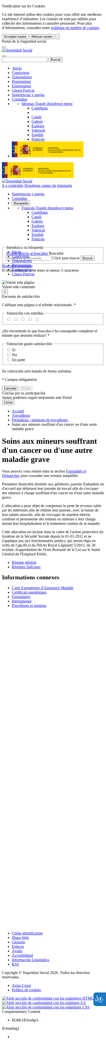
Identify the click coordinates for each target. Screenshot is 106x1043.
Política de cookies (26, 990)
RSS (15, 964)
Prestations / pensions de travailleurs (40, 420)
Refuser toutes (42, 36)
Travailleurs (21, 415)
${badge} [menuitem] (25, 1020)
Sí (13, 350)
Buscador (56, 253)
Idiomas (47, 104)
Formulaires (21, 597)
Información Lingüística (30, 960)
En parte (18, 360)
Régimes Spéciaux (26, 567)
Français (47, 208)
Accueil (18, 411)
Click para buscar (66, 258)
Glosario (18, 942)
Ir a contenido (12, 185)
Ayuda (17, 951)
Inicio (17, 68)
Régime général (24, 562)
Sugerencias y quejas (28, 95)
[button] (53, 284)
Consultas (19, 99)
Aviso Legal (21, 985)
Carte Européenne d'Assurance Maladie (42, 588)
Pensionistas (21, 81)
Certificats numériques (29, 592)
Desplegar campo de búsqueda (48, 185)
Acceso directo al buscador (27, 253)
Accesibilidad (22, 955)
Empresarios (21, 86)
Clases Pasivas (23, 90)
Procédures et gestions (29, 605)
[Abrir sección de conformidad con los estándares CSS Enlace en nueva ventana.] (45, 1007)
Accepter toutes (15, 36)
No (14, 355)
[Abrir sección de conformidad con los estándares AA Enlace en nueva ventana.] (44, 1003)
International (21, 601)
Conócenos (20, 73)
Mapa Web (20, 938)
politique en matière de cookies (75, 28)
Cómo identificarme (27, 933)
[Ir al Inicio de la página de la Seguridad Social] (17, 50)
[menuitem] (58, 1037)
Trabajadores (22, 77)
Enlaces (18, 946)
